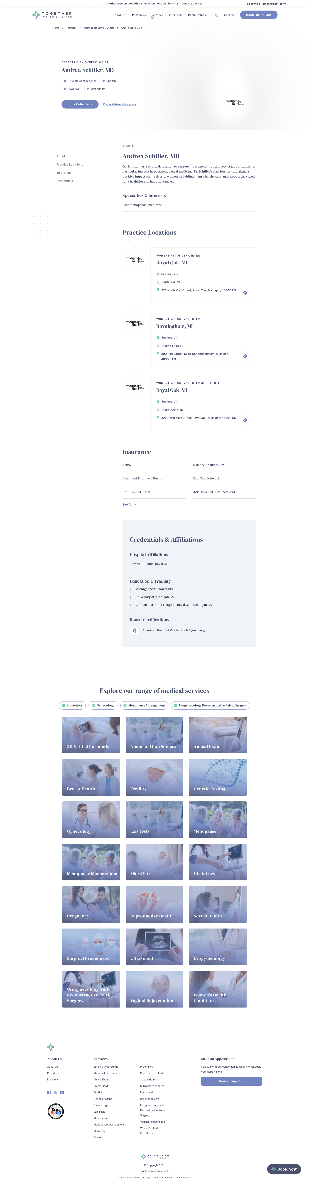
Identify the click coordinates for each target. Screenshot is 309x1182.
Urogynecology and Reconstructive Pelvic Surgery (153, 1110)
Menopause (101, 1118)
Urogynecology (149, 1098)
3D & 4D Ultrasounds (106, 1066)
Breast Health (101, 1085)
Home (56, 27)
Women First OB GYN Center (99, 27)
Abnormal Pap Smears (107, 1073)
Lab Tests (99, 1111)
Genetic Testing (103, 1098)
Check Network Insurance (121, 104)
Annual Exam (101, 1079)
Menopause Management (109, 1124)
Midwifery (99, 1130)
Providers (53, 1073)
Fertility (98, 1092)
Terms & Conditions (163, 1177)
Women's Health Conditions (150, 1131)
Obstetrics (100, 1137)
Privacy (146, 1177)
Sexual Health (148, 1079)
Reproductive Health (152, 1073)
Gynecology (101, 1105)
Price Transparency (129, 1177)
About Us (52, 1066)
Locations (52, 1079)
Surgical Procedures (152, 1085)
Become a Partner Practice (265, 4)
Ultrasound (146, 1092)
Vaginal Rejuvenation (152, 1121)
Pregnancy (146, 1066)
